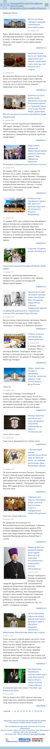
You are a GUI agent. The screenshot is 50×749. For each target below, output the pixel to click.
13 (21, 711)
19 (38, 711)
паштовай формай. (37, 734)
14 (24, 711)
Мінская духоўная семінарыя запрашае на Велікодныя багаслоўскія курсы (36, 23)
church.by (41, 726)
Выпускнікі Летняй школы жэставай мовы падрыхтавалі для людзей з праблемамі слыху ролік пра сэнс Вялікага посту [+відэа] (37, 61)
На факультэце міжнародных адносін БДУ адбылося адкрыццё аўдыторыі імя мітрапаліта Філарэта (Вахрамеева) (37, 206)
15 (27, 711)
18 (35, 711)
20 (41, 711)
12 (18, 711)
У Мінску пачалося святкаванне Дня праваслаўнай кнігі (36, 336)
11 (15, 711)
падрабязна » (41, 48)
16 (30, 711)
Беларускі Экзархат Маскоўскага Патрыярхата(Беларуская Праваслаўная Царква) (28, 5)
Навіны (14, 13)
